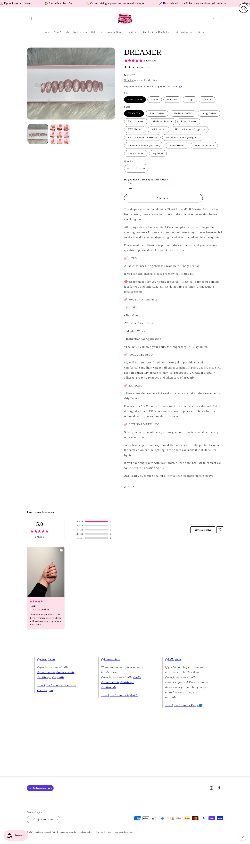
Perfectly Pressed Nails (45, 832)
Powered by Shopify (66, 832)
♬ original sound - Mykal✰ (119, 695)
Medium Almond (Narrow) (144, 145)
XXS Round (135, 129)
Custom (207, 99)
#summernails (65, 672)
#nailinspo (44, 677)
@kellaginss (173, 659)
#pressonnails (46, 672)
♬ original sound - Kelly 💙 (183, 705)
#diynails (58, 677)
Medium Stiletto (204, 145)
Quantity (128, 161)
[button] (31, 18)
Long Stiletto (136, 153)
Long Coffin (209, 113)
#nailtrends (108, 687)
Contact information (124, 832)
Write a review (203, 529)
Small (154, 99)
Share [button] (131, 486)
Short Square (136, 121)
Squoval (158, 153)
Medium (172, 99)
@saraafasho (46, 659)
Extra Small (135, 99)
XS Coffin (134, 113)
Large (189, 99)
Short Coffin (157, 113)
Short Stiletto (177, 145)
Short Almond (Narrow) (142, 137)
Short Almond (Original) (190, 129)
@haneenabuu (110, 659)
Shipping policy (103, 832)
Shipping (129, 80)
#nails (137, 677)
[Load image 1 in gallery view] (38, 134)
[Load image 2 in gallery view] (60, 134)
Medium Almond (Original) (182, 137)
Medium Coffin (183, 113)
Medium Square (162, 121)
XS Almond (158, 129)
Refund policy (86, 832)
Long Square (189, 121)
